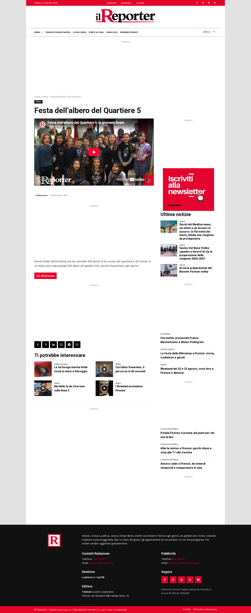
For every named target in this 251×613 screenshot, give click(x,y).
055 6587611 (100, 559)
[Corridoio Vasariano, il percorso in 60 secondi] (104, 369)
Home (37, 96)
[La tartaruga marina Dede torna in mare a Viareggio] (43, 369)
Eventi (163, 365)
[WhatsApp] (61, 344)
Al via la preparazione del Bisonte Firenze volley (195, 269)
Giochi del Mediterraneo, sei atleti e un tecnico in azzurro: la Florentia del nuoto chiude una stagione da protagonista (196, 231)
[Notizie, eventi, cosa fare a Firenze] (125, 16)
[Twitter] (215, 3)
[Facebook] (197, 3)
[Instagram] (203, 3)
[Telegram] (69, 344)
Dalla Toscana (61, 364)
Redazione (42, 195)
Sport (182, 221)
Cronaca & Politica (169, 429)
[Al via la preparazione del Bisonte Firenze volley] (169, 270)
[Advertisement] (125, 67)
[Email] (77, 344)
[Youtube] (198, 579)
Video (45, 96)
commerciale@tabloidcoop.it (184, 563)
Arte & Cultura (167, 349)
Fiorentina (165, 334)
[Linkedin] (53, 344)
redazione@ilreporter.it (101, 563)
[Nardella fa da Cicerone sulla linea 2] (43, 388)
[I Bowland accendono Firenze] (104, 388)
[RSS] (209, 3)
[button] (210, 31)
